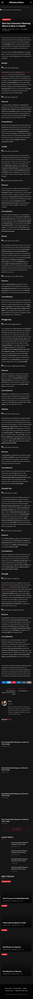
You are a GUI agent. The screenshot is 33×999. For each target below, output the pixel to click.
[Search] (30, 2)
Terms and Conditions (21, 990)
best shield (27, 72)
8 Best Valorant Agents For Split (14, 923)
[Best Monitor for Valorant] (16, 965)
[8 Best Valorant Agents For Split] (16, 916)
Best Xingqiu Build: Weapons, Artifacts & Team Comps (8, 692)
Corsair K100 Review (22, 690)
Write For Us (8, 988)
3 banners (7, 587)
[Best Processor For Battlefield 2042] (16, 892)
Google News (17, 988)
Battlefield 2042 (6, 881)
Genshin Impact (6, 19)
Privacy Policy (9, 990)
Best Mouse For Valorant (12, 947)
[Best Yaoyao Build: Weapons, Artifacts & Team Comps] (16, 808)
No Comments (24, 29)
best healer (5, 74)
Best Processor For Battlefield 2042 (16, 898)
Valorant (4, 905)
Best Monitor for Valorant (12, 971)
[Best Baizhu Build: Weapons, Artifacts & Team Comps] (16, 783)
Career (24, 988)
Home (3, 7)
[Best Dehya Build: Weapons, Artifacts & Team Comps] (16, 757)
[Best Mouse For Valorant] (16, 940)
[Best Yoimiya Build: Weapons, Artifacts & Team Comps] (16, 731)
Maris (5, 29)
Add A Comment (16, 829)
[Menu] (3, 2)
